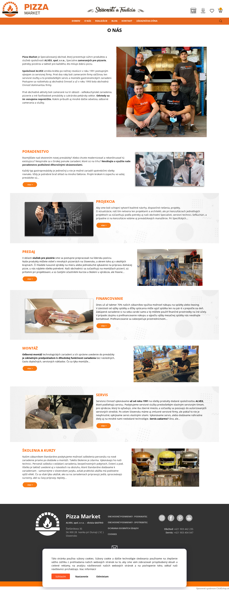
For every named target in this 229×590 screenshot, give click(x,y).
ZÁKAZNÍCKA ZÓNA (146, 20)
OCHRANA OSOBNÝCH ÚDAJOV (123, 528)
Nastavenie (81, 576)
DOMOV (76, 20)
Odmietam (102, 576)
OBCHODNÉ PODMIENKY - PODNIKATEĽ (127, 516)
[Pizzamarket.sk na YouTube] (189, 517)
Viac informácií (87, 569)
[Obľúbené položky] (212, 11)
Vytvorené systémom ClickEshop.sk (212, 588)
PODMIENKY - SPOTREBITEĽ (128, 522)
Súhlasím (60, 576)
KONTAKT (127, 20)
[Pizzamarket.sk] (24, 8)
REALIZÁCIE (101, 20)
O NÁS (87, 20)
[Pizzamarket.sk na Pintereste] (180, 517)
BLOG (114, 20)
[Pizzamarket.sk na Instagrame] (162, 517)
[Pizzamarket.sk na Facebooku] (171, 517)
